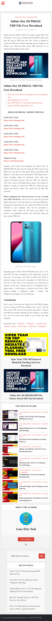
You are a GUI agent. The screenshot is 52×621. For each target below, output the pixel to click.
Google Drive (41, 324)
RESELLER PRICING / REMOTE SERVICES (26, 112)
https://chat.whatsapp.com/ (14, 120)
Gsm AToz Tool (31, 30)
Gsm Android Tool (24, 412)
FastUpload (42, 326)
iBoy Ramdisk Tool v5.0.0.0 (18, 100)
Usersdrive (21, 324)
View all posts (26, 539)
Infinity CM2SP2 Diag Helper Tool (20, 106)
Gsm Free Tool (20, 17)
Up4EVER (32, 326)
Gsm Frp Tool (32, 17)
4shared (7, 326)
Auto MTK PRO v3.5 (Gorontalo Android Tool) (25, 103)
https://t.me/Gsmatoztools (13, 161)
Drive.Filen (22, 326)
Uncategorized (23, 472)
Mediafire (30, 324)
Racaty (14, 326)
